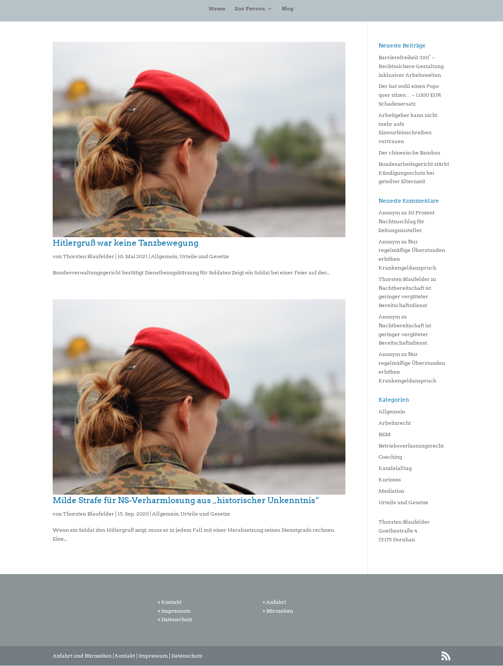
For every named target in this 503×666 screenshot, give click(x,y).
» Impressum (174, 611)
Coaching (390, 457)
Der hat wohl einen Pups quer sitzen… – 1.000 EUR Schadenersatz (410, 95)
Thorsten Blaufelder (88, 256)
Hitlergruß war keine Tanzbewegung (125, 242)
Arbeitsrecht (395, 423)
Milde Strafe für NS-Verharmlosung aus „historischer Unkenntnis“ (186, 500)
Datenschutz (186, 656)
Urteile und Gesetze (204, 256)
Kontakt (125, 656)
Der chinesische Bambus (409, 153)
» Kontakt (170, 602)
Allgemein (164, 256)
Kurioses (390, 479)
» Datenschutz (175, 619)
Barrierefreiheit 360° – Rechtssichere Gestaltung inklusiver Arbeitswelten (411, 66)
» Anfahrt (274, 602)
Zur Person (250, 8)
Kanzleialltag (395, 468)
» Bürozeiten (278, 611)
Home (217, 8)
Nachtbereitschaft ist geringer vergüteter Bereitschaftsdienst (405, 297)
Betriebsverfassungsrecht (411, 446)
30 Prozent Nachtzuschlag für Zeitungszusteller (407, 221)
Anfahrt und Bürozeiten (82, 656)
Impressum (153, 656)
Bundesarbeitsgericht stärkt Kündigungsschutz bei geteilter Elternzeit (414, 173)
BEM (385, 434)
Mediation (391, 491)
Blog (287, 8)
